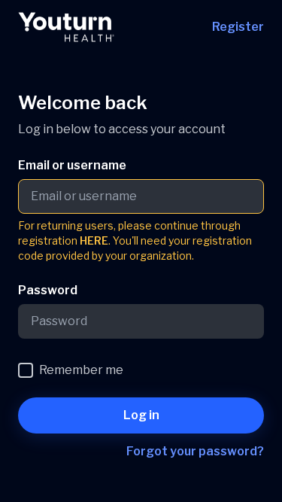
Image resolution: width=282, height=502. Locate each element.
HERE (94, 240)
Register (238, 27)
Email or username (72, 165)
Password (47, 290)
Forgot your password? (195, 451)
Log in (141, 415)
